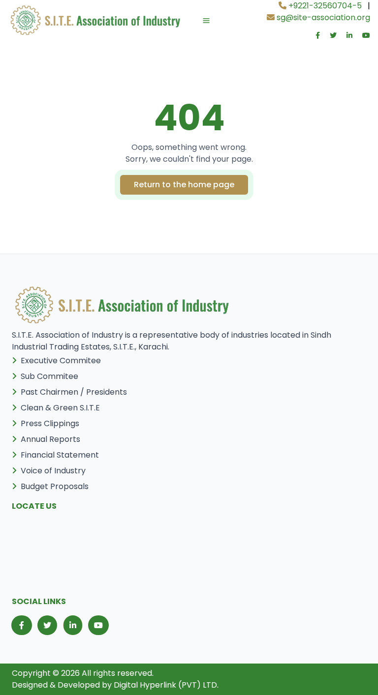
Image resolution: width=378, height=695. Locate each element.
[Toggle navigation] (196, 20)
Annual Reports (50, 439)
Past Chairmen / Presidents (74, 392)
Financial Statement (60, 455)
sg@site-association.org (322, 17)
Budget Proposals (55, 486)
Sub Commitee (49, 376)
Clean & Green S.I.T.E (60, 407)
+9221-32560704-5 (324, 5)
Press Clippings (50, 423)
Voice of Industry (53, 470)
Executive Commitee (61, 360)
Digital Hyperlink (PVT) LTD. (166, 685)
